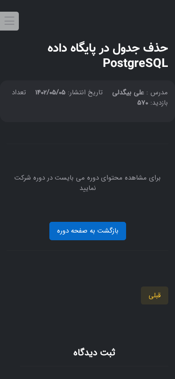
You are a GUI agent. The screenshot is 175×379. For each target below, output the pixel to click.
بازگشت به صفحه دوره (87, 230)
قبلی (155, 295)
